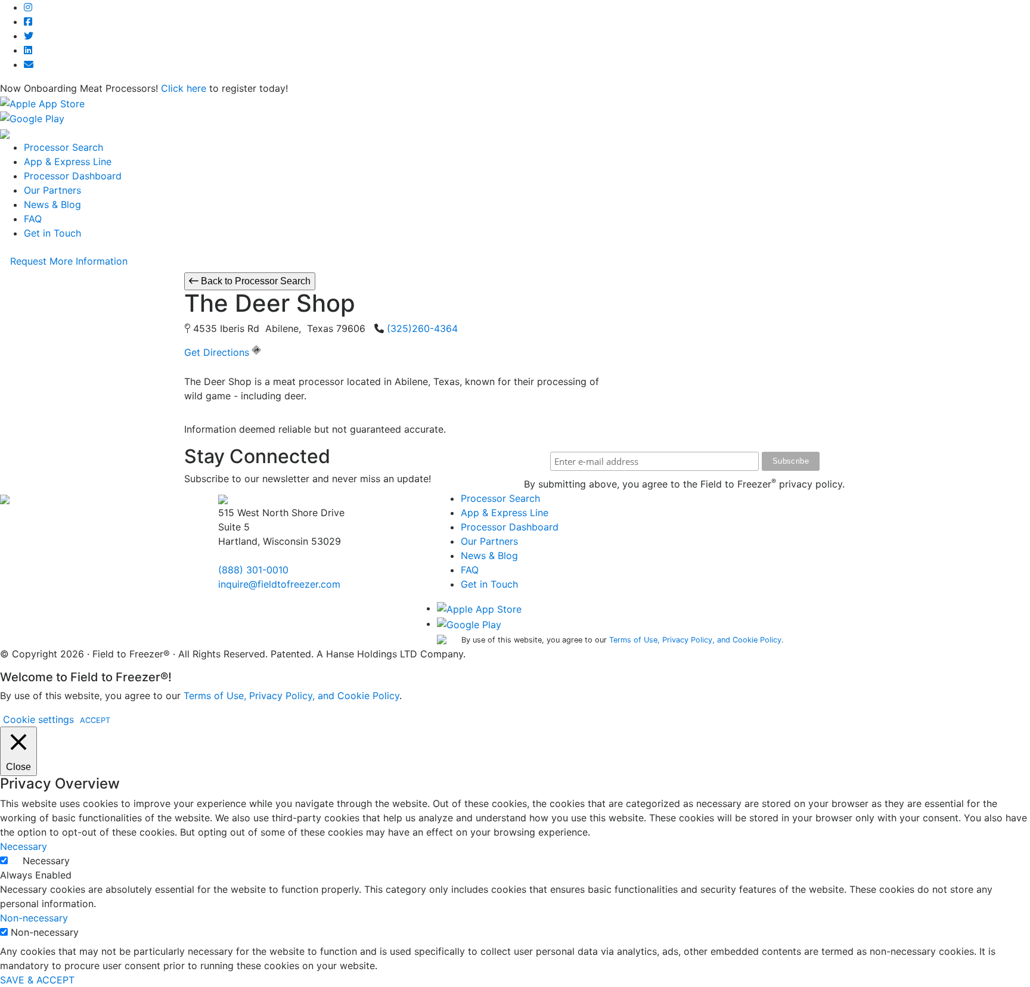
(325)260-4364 (422, 328)
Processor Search (63, 147)
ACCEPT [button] (95, 720)
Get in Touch (52, 233)
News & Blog (52, 204)
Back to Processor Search (254, 281)
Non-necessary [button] (34, 918)
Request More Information (69, 261)
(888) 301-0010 (253, 570)
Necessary (46, 861)
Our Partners (52, 190)
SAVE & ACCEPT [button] (37, 980)
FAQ (33, 219)
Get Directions (216, 352)
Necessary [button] (23, 846)
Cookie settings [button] (38, 719)
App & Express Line (67, 161)
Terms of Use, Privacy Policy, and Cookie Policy (695, 639)
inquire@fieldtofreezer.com (279, 584)
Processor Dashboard (73, 176)
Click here (183, 88)
